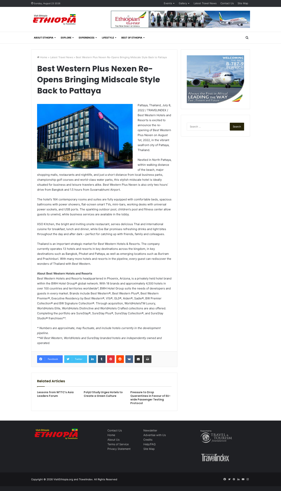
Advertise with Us (154, 435)
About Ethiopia (43, 37)
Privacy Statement (119, 448)
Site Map (243, 3)
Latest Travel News (205, 3)
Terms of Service (118, 444)
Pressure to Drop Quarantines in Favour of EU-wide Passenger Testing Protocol (150, 397)
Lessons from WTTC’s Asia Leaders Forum (55, 394)
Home (43, 57)
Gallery (183, 3)
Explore (66, 37)
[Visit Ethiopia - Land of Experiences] (55, 20)
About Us (113, 439)
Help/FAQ (149, 444)
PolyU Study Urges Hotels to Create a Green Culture (103, 394)
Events (168, 3)
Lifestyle (108, 37)
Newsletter (150, 430)
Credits (147, 439)
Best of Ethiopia (131, 37)
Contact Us (227, 3)
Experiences (86, 37)
